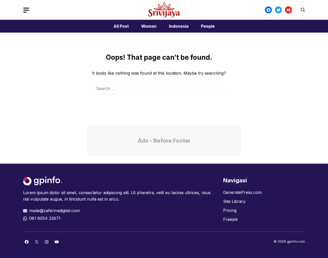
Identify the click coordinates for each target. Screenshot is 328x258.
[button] (303, 10)
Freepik (230, 219)
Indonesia (179, 26)
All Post (121, 26)
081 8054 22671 (44, 218)
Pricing (230, 210)
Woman (149, 26)
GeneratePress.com (242, 192)
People (208, 26)
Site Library (234, 201)
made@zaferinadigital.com (54, 210)
